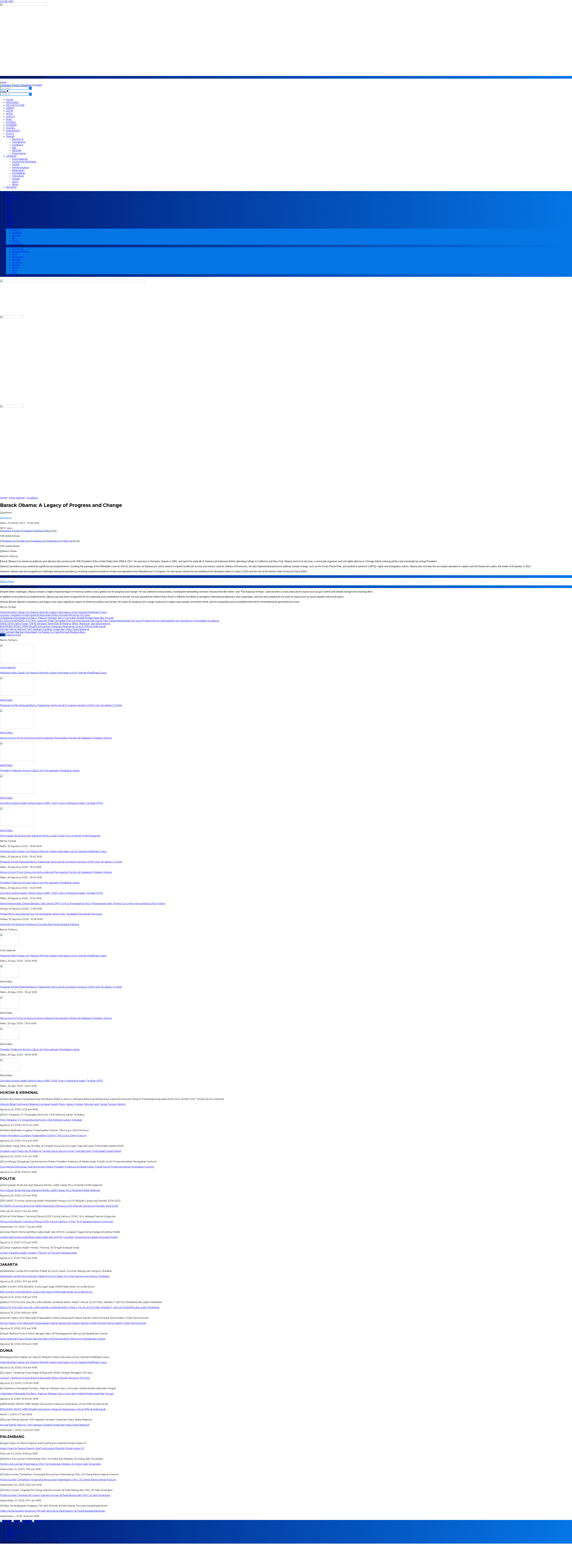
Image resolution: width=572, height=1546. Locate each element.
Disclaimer (10, 1534)
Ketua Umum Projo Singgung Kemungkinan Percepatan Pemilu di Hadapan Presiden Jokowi (56, 1018)
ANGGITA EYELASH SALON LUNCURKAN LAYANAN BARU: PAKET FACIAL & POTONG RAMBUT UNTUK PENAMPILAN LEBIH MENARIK (80, 1307)
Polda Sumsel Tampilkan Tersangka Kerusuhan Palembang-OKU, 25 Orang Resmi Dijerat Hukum (58, 1479)
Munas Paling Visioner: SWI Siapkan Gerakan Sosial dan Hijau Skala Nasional (44, 1424)
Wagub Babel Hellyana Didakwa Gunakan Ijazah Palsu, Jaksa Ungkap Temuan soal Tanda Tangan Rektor (63, 1104)
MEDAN (16, 150)
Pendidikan (18, 173)
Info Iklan (10, 1537)
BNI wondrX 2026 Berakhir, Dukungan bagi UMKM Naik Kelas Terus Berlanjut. (46, 1291)
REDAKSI (11, 187)
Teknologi (18, 176)
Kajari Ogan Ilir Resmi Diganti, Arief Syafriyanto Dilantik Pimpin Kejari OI (42, 1448)
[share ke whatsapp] (26, 531)
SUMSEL (11, 122)
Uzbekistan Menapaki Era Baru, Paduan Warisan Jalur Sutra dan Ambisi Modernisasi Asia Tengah (57, 1393)
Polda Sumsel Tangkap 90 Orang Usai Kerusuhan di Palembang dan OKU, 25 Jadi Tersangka (55, 1495)
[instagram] (25, 85)
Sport (15, 181)
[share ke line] (46, 531)
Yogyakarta (18, 142)
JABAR (10, 108)
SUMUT (10, 116)
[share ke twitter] (16, 531)
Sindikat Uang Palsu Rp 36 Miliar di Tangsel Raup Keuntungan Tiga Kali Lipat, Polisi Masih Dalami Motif (60, 1151)
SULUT (10, 133)
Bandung (17, 139)
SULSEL (10, 127)
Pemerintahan (20, 167)
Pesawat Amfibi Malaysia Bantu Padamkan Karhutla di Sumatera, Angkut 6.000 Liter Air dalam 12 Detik (61, 986)
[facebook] (5, 85)
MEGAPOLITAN (15, 105)
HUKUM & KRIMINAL (24, 161)
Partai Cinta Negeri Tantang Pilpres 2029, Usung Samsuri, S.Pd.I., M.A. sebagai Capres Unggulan (56, 1221)
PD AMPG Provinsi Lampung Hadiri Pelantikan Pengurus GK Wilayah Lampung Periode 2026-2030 (59, 1206)
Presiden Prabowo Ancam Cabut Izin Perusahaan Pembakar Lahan (40, 1049)
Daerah (10, 136)
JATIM (9, 110)
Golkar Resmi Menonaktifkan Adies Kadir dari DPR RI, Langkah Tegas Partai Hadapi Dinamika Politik (59, 1237)
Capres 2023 (13, 634)
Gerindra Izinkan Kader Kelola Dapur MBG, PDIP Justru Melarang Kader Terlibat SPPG (51, 1080)
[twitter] (15, 85)
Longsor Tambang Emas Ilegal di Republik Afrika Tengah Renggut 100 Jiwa (45, 1378)
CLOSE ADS (7, 1)
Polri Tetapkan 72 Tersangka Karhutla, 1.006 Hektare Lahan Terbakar (41, 1119)
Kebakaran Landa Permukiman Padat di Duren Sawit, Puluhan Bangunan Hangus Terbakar (55, 1276)
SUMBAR (11, 125)
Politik (15, 164)
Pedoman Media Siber (15, 1532)
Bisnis (15, 184)
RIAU (9, 119)
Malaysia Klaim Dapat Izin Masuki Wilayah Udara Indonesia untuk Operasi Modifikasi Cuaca (53, 955)
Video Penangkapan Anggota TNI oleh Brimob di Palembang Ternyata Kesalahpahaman (52, 1511)
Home (9, 99)
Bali (14, 147)
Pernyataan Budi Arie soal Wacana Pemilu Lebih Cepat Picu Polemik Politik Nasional (50, 1190)
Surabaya (17, 144)
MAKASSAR (13, 130)
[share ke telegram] (37, 531)
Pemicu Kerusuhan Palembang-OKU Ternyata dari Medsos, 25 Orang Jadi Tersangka (50, 1464)
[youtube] (37, 85)
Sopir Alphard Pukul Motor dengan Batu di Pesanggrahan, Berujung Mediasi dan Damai (52, 1338)
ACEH (9, 113)
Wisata (16, 178)
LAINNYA (11, 156)
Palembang (19, 153)
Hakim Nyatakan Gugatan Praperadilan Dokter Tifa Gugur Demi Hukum (43, 1135)
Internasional (20, 159)
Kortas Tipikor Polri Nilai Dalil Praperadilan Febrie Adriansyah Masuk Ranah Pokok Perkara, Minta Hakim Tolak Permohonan (73, 1323)
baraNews (6, 517)
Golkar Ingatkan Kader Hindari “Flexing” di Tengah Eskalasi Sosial (38, 1252)
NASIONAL (12, 102)
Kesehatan (18, 170)
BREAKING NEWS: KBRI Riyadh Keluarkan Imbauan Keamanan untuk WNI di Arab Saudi (53, 1409)
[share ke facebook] (6, 531)
